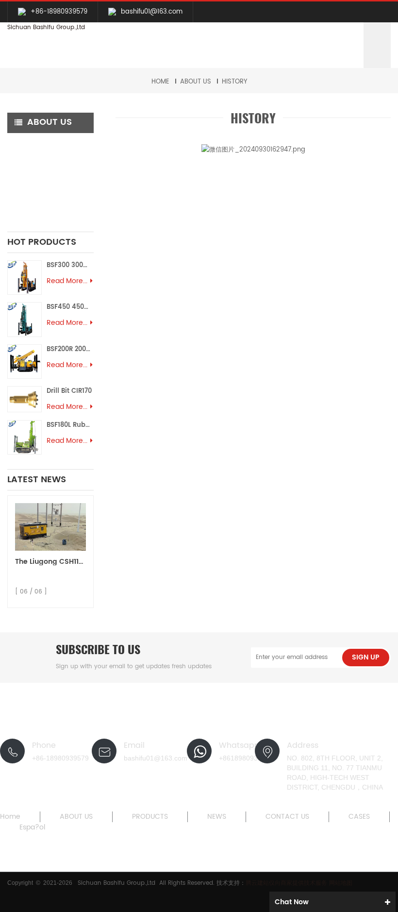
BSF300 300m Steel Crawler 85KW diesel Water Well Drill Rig (70, 265)
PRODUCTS (150, 816)
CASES (359, 816)
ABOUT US (195, 82)
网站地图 (340, 883)
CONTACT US (287, 816)
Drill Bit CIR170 (69, 391)
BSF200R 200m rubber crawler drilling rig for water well (70, 349)
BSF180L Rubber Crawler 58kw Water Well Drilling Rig (70, 425)
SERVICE (28, 164)
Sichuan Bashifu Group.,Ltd (46, 27)
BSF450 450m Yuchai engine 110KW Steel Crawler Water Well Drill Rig (70, 307)
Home (160, 82)
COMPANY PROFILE (45, 143)
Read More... (67, 281)
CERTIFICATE (35, 185)
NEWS (216, 816)
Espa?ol (32, 827)
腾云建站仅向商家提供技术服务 (287, 883)
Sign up (366, 657)
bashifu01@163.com (151, 12)
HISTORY (234, 82)
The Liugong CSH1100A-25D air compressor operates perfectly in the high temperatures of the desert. (50, 561)
